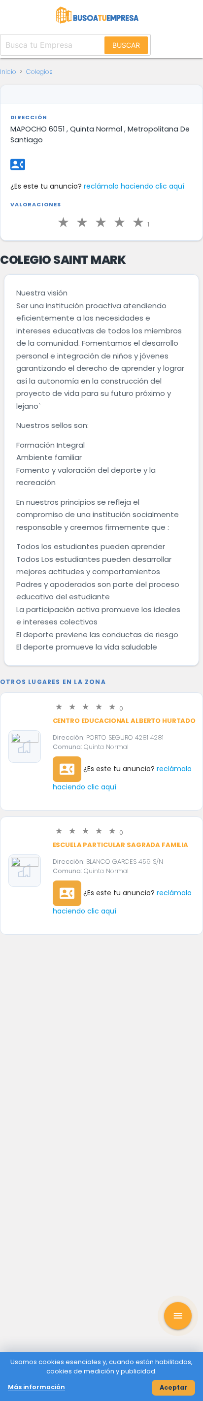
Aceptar (173, 1387)
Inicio (8, 71)
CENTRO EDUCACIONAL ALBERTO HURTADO (124, 720)
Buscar (126, 45)
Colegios (39, 71)
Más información (36, 1387)
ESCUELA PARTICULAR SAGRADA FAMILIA (121, 844)
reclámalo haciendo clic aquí (134, 186)
